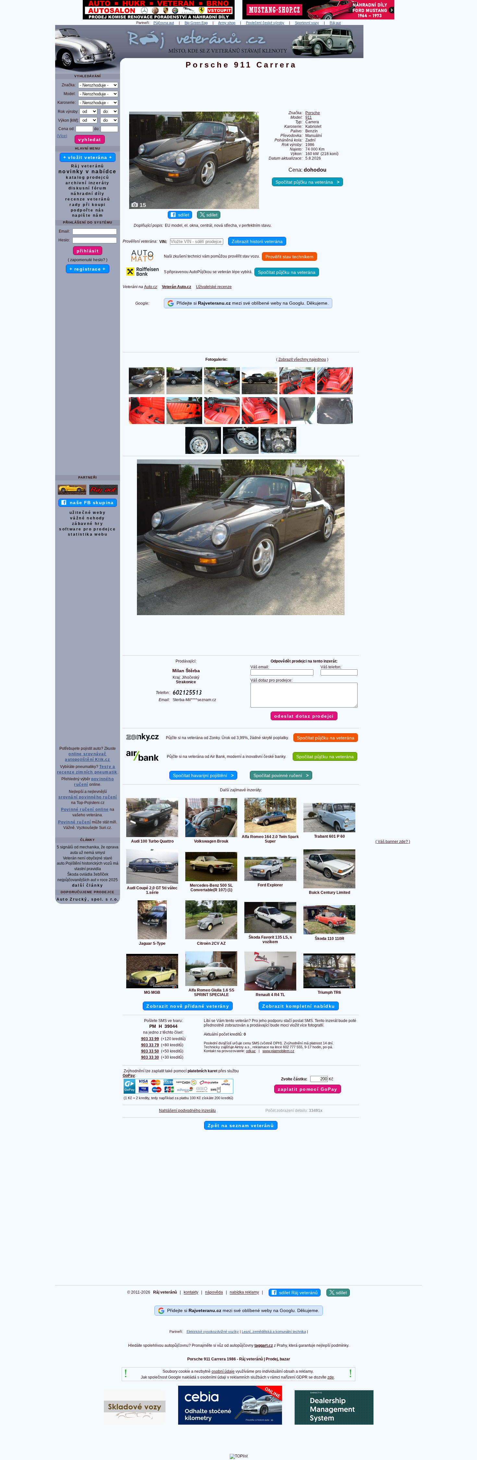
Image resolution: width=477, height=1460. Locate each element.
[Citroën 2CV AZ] (211, 939)
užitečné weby (87, 512)
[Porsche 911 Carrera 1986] (241, 614)
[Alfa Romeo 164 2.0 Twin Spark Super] (270, 832)
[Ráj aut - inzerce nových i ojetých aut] (103, 494)
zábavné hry (87, 523)
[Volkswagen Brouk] (211, 836)
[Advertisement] (393, 122)
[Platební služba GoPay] (178, 1093)
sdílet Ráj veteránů (297, 1292)
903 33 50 (150, 1051)
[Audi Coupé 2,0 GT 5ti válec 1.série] (152, 883)
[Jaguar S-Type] (152, 939)
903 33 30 (150, 1057)
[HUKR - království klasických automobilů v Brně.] (159, 18)
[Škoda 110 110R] (329, 934)
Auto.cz (150, 287)
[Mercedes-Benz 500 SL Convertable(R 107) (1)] (211, 881)
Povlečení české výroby (265, 23)
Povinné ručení (74, 822)
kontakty (191, 1292)
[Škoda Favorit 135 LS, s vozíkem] (270, 933)
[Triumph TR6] (329, 988)
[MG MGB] (152, 988)
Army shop (226, 23)
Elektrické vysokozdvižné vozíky (213, 1331)
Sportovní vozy (307, 23)
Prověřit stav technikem (289, 256)
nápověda (214, 1292)
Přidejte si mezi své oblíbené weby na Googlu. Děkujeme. (251, 303)
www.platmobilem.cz (278, 1051)
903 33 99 (150, 1039)
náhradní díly (87, 193)
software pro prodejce (87, 529)
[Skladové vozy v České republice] (134, 1423)
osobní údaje (223, 1371)
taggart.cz (263, 1345)
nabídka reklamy (244, 1292)
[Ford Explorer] (270, 880)
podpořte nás (87, 210)
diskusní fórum (87, 188)
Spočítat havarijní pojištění (203, 775)
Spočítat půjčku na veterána (307, 182)
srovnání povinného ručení (87, 797)
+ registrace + (87, 269)
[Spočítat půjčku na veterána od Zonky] (142, 739)
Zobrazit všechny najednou (302, 359)
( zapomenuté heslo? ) (87, 260)
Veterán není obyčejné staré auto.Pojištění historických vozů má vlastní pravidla (87, 863)
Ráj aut (335, 23)
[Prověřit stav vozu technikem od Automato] (142, 260)
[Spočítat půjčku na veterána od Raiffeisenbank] (142, 274)
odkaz (251, 1051)
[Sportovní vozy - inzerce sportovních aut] (72, 494)
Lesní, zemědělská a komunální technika (274, 1331)
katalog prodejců (87, 177)
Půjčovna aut (163, 23)
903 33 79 (150, 1045)
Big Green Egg (196, 23)
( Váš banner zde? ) (392, 841)
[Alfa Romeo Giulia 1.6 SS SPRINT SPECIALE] (211, 985)
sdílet (182, 214)
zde (330, 1377)
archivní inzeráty (88, 183)
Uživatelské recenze (214, 287)
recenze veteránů (87, 199)
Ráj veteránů (87, 166)
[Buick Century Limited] (329, 888)
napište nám (87, 215)
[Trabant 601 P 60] (329, 832)
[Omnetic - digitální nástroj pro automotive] (334, 1423)
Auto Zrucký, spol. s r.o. (87, 899)
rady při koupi (87, 204)
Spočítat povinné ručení (281, 775)
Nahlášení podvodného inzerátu (187, 1110)
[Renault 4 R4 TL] (270, 990)
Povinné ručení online (85, 809)
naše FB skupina (90, 502)
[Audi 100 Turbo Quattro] (152, 836)
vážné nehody (87, 518)
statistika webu (87, 534)
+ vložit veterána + (87, 157)
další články (88, 885)
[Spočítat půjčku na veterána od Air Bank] (142, 759)
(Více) (62, 136)
